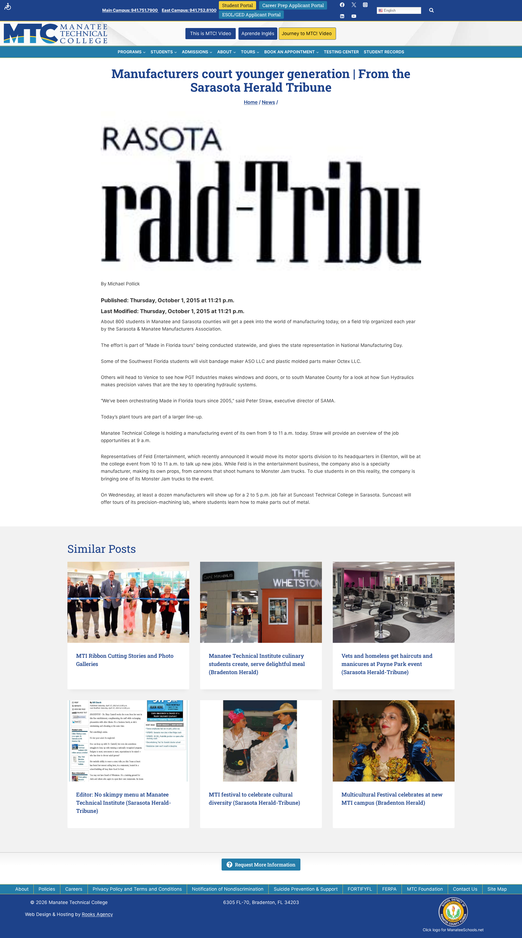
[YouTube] (353, 16)
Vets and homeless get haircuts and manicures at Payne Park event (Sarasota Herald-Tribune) (387, 663)
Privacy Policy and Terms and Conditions (137, 889)
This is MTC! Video (210, 33)
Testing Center (341, 51)
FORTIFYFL (360, 889)
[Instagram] (365, 4)
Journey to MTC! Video (307, 33)
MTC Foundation (425, 889)
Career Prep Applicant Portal (293, 5)
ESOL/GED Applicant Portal (251, 14)
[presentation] (128, 602)
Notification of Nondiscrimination (227, 889)
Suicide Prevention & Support (306, 889)
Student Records (384, 51)
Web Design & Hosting (49, 914)
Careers (73, 889)
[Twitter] (353, 4)
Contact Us (465, 889)
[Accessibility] (8, 6)
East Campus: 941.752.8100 (189, 10)
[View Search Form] (431, 10)
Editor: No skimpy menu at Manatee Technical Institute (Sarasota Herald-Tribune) (123, 802)
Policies (47, 889)
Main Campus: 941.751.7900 (130, 10)
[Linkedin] (342, 16)
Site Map (497, 889)
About (22, 889)
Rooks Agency (97, 914)
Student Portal (237, 5)
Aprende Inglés (257, 33)
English (389, 10)
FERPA (389, 889)
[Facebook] (342, 4)
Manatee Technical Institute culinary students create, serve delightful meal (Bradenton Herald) (257, 663)
